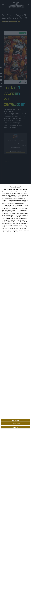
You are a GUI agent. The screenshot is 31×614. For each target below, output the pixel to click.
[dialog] (15, 399)
